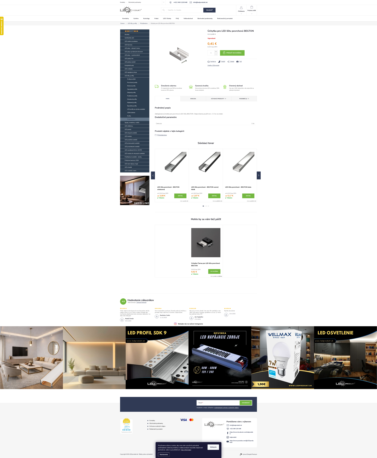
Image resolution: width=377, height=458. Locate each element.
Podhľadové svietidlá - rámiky (133, 157)
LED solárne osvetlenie (131, 41)
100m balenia (131, 112)
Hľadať (209, 10)
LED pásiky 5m (129, 58)
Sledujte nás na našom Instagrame (190, 324)
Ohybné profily (131, 92)
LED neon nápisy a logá (131, 164)
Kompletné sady (129, 65)
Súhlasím (213, 447)
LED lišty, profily (129, 76)
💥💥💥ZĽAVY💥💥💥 (131, 31)
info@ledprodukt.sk (236, 425)
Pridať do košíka (233, 53)
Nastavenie (164, 454)
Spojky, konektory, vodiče (132, 123)
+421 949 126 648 (235, 429)
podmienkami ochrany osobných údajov (226, 408)
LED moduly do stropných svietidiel (135, 153)
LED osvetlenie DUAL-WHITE (133, 150)
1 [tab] (203, 206)
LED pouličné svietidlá (131, 140)
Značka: (213, 65)
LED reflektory (129, 126)
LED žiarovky (128, 45)
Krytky (129, 116)
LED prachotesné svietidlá (132, 147)
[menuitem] (125, 19)
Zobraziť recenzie (141, 302)
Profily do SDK (131, 79)
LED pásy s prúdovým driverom (134, 52)
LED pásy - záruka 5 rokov (132, 48)
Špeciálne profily (132, 106)
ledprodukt (233, 437)
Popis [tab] (167, 98)
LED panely (128, 129)
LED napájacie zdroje (131, 72)
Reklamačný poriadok (155, 429)
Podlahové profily (132, 96)
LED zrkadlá (128, 167)
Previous (153, 175)
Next (259, 175)
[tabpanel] (172, 175)
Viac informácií (186, 450)
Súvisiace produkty (217, 98)
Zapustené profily (132, 89)
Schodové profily (132, 99)
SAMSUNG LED (129, 38)
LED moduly (128, 136)
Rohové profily (131, 86)
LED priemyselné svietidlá (132, 143)
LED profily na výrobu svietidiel (136, 109)
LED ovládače (129, 69)
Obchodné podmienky (134, 2)
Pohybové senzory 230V (132, 160)
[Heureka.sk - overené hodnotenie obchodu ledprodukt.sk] (126, 426)
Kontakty (122, 2)
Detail (180, 196)
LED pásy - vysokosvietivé (132, 55)
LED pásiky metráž (130, 62)
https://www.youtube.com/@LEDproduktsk (241, 441)
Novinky (127, 34)
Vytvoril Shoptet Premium (249, 454)
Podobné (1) (243, 98)
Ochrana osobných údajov (157, 426)
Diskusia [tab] (193, 98)
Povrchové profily (132, 82)
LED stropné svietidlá (131, 133)
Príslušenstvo (131, 119)
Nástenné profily (132, 102)
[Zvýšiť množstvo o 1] (216, 51)
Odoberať (246, 403)
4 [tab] (208, 206)
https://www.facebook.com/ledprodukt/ (241, 433)
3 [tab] (206, 206)
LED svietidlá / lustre (130, 171)
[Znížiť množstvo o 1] (216, 54)
